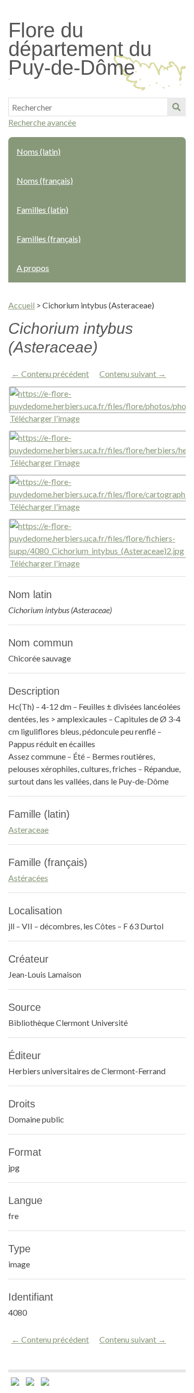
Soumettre (176, 107)
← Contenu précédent (50, 373)
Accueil (21, 305)
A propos (33, 268)
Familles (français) (49, 239)
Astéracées (28, 878)
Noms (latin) (39, 151)
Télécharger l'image (45, 418)
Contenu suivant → (132, 373)
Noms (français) (45, 180)
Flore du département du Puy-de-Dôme (80, 49)
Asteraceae (28, 829)
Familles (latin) (42, 209)
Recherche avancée (42, 122)
